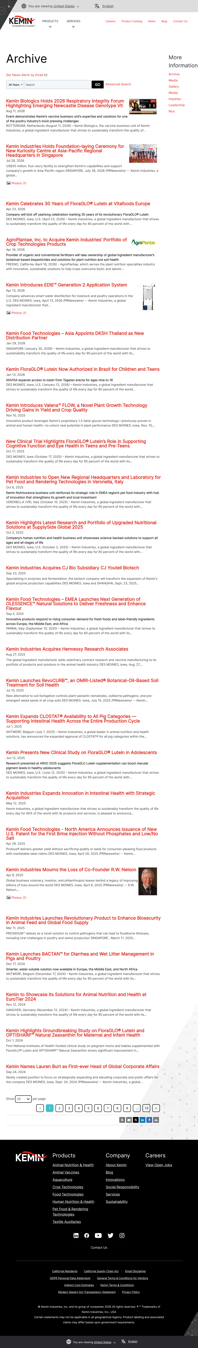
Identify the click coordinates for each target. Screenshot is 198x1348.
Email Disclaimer (135, 1271)
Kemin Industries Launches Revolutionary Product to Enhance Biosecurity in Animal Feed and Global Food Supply (83, 920)
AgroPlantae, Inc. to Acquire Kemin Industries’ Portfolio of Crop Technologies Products (66, 242)
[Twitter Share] (136, 1120)
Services (113, 1194)
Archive (174, 74)
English (108, 6)
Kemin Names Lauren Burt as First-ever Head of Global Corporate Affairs (82, 1066)
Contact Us (180, 21)
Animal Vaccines (66, 1172)
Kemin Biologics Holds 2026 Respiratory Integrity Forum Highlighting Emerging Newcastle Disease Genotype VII (65, 103)
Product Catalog (131, 21)
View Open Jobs (158, 1165)
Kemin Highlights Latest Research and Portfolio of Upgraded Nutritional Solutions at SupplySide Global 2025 (81, 525)
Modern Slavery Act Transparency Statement (87, 1292)
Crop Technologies (68, 1187)
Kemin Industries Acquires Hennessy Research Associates (67, 649)
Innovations (115, 1180)
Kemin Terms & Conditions (117, 1285)
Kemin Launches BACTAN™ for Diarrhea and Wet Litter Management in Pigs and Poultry (80, 956)
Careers (111, 21)
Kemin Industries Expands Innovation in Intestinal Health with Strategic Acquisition (80, 795)
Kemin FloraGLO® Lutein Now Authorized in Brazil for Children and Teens (83, 369)
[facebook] (86, 1236)
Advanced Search (118, 84)
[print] (156, 1120)
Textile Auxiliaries (67, 1222)
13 (146, 1108)
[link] (20, 21)
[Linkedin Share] (142, 1120)
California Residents (64, 1271)
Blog (164, 21)
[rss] (122, 1120)
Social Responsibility (122, 1187)
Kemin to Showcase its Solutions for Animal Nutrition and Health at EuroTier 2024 (76, 997)
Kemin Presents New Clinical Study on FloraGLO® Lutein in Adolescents (81, 752)
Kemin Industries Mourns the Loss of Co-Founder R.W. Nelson (71, 869)
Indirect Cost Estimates (79, 1285)
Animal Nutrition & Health (73, 1165)
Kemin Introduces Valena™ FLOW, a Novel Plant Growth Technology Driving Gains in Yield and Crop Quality (76, 407)
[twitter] (111, 1236)
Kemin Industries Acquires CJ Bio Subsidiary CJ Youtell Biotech (72, 567)
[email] (129, 1120)
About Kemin (116, 1165)
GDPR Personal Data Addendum (70, 1278)
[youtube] (98, 1236)
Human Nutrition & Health (73, 1202)
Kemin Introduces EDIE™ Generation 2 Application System (66, 285)
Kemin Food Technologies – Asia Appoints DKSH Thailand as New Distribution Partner (75, 335)
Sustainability (117, 1202)
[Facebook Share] (149, 1120)
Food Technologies (68, 1194)
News (151, 21)
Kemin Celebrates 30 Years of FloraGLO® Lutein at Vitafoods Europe (78, 203)
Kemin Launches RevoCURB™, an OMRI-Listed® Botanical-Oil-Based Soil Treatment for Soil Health (82, 683)
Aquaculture (62, 1180)
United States (64, 6)
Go (97, 84)
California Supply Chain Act (101, 1271)
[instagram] (121, 1236)
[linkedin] (76, 1236)
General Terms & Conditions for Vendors (122, 1278)
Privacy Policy (131, 1292)
